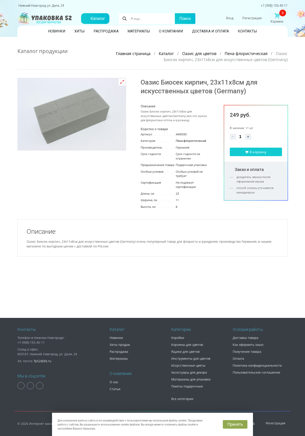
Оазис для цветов (199, 53)
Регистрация (252, 18)
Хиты (79, 31)
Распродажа (106, 31)
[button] (122, 81)
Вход (230, 18)
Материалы (138, 31)
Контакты (247, 31)
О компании (171, 31)
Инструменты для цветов (190, 358)
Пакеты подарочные (187, 386)
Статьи (115, 389)
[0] (277, 16)
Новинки (56, 31)
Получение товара (247, 351)
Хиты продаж (120, 344)
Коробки (177, 338)
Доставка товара (245, 338)
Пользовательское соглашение (256, 372)
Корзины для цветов (187, 344)
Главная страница (134, 53)
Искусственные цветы (188, 365)
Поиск (185, 18)
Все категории (182, 399)
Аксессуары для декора (189, 372)
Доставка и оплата (210, 31)
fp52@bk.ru (42, 361)
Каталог (97, 18)
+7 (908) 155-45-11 (274, 5)
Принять (235, 424)
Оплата (238, 358)
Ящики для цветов (185, 351)
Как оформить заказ (248, 344)
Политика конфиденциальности (257, 365)
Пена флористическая (247, 53)
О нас (114, 382)
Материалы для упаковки (191, 379)
